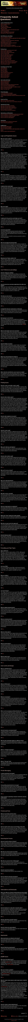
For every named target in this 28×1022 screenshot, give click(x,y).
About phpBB (10, 964)
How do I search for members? (6, 109)
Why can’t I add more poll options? (7, 54)
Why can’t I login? (4, 28)
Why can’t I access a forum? (6, 57)
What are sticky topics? (5, 74)
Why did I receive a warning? (6, 59)
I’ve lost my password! (5, 30)
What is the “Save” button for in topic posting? (9, 61)
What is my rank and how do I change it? (8, 45)
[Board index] (14, 3)
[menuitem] (3, 11)
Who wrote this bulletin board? (6, 126)
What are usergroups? (5, 83)
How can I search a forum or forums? (7, 105)
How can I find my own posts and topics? (8, 110)
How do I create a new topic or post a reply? (9, 50)
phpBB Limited (9, 962)
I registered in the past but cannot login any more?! (10, 29)
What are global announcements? (7, 72)
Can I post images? (4, 71)
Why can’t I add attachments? (6, 58)
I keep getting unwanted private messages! (8, 94)
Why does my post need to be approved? (8, 62)
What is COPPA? (4, 25)
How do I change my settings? (6, 37)
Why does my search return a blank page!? (8, 107)
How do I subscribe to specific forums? (8, 116)
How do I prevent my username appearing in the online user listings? (13, 38)
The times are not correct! (5, 39)
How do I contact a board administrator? (8, 131)
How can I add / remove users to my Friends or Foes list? (11, 101)
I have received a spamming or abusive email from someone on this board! (13, 96)
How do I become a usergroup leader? (8, 85)
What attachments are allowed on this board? (9, 121)
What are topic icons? (5, 77)
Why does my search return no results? (8, 106)
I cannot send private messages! (7, 93)
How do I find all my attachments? (7, 122)
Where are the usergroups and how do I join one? (10, 84)
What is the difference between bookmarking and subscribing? (12, 114)
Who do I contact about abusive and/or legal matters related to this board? (13, 129)
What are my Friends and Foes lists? (7, 100)
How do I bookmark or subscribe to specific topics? (10, 115)
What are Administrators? (5, 81)
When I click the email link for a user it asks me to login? (11, 46)
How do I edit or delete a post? (6, 51)
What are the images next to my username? (9, 42)
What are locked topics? (5, 76)
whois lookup (4, 986)
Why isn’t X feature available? (6, 127)
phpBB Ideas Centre (6, 973)
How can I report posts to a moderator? (8, 60)
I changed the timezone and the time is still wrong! (10, 40)
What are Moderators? (5, 82)
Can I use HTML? (4, 69)
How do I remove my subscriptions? (7, 117)
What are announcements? (6, 73)
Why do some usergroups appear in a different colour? (10, 86)
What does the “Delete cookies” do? (7, 33)
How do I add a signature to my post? (7, 52)
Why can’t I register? (4, 26)
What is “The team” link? (5, 89)
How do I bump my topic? (5, 64)
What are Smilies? (4, 70)
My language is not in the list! (6, 41)
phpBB (23, 324)
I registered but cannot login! (6, 27)
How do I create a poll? (5, 53)
